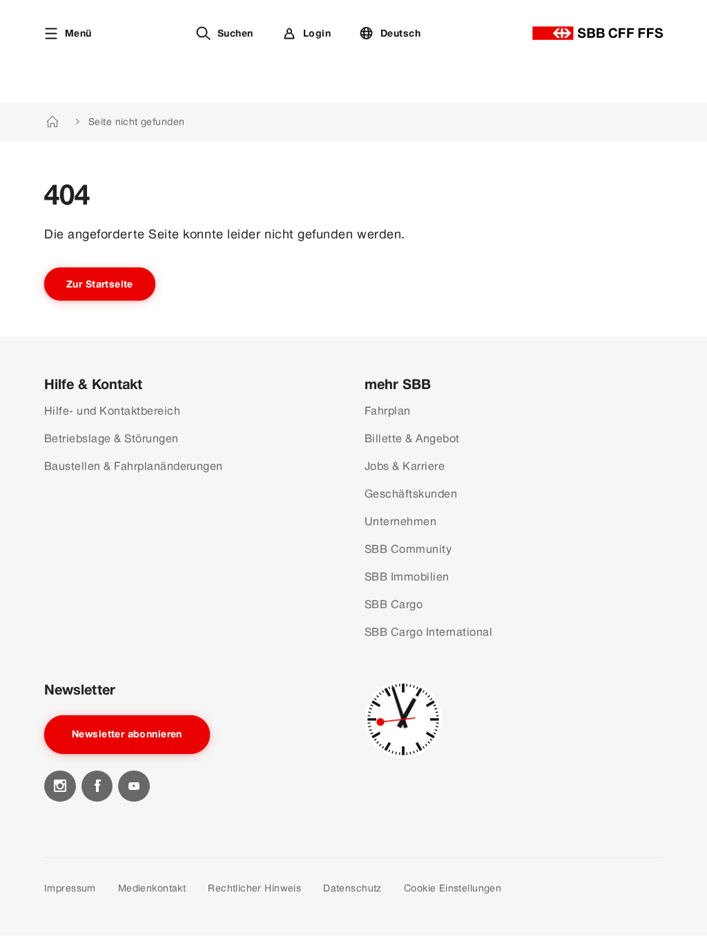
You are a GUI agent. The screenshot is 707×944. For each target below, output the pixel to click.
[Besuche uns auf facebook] (97, 786)
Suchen (235, 33)
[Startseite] (597, 33)
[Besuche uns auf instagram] (60, 786)
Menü (78, 33)
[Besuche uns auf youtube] (134, 786)
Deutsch (400, 33)
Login (317, 33)
